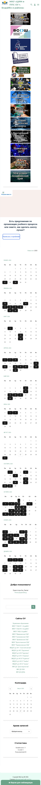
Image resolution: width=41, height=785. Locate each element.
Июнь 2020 (7, 404)
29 (15, 282)
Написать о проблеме (11, 237)
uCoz (29, 779)
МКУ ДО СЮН (21, 669)
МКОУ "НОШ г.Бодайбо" (20, 631)
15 (25, 391)
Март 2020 (7, 316)
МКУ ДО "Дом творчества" (20, 666)
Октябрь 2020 (8, 492)
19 (15, 307)
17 (5, 307)
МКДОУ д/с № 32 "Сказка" (21, 664)
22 (15, 366)
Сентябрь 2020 (8, 464)
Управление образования (20, 623)
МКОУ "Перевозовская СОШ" (20, 645)
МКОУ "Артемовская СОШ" (20, 639)
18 (10, 307)
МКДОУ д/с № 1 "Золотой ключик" (20, 648)
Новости (30, 251)
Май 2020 (6, 376)
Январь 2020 (7, 260)
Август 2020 (7, 432)
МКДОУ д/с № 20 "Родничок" (21, 658)
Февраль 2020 (8, 288)
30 (23, 514)
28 (5, 486)
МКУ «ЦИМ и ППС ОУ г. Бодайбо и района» (13, 4)
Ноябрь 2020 (7, 520)
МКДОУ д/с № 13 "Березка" (20, 656)
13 (26, 535)
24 (25, 366)
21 (20, 395)
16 (23, 507)
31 (5, 458)
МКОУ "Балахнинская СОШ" (20, 637)
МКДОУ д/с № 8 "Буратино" (20, 653)
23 (20, 366)
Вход (25, 592)
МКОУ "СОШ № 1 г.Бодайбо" (20, 626)
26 (15, 310)
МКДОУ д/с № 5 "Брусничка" (20, 650)
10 (5, 303)
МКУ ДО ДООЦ (20, 672)
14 (25, 303)
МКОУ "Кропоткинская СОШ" (20, 642)
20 (20, 307)
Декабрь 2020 (8, 551)
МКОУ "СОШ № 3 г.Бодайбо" (20, 629)
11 (16, 535)
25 (10, 310)
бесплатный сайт (21, 779)
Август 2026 (20, 688)
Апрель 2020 (7, 348)
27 (5, 282)
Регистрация (19, 592)
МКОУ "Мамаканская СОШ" (20, 634)
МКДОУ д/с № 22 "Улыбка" (20, 661)
